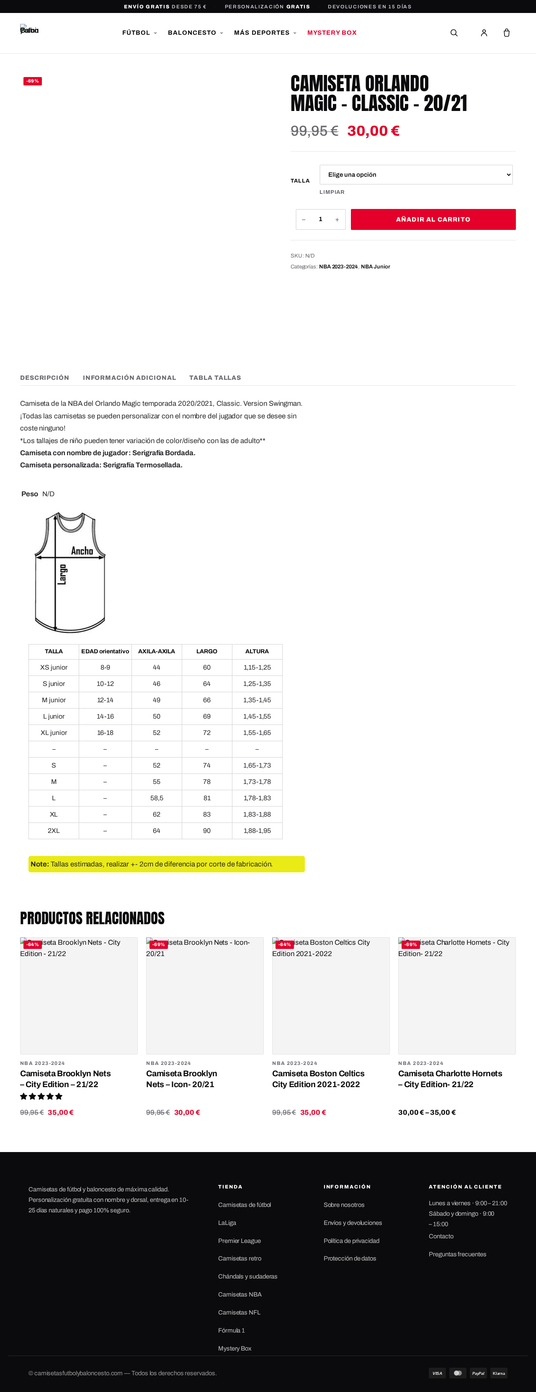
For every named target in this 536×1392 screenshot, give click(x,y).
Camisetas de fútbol (244, 1204)
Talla (300, 181)
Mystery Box (235, 1348)
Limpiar (332, 192)
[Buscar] (454, 33)
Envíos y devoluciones (353, 1222)
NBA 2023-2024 (338, 267)
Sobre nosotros (344, 1204)
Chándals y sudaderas (248, 1276)
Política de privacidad (351, 1240)
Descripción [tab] (45, 377)
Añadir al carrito (433, 219)
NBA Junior (375, 267)
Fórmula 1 (231, 1330)
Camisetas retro (239, 1258)
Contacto (441, 1236)
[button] (42, 1097)
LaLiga (227, 1222)
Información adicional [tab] (129, 377)
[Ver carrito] (506, 33)
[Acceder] (484, 33)
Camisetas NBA (240, 1294)
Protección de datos (350, 1258)
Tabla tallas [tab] (215, 377)
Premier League (239, 1240)
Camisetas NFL (239, 1312)
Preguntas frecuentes (457, 1254)
